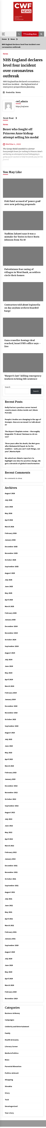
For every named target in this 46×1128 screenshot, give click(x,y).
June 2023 (9, 746)
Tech (7, 1099)
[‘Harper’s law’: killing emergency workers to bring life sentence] (23, 362)
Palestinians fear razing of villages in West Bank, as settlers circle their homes (22, 272)
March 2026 (9, 526)
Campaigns (9, 1020)
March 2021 (9, 925)
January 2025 (10, 620)
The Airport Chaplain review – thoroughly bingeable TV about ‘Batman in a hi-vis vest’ (22, 434)
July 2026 (8, 500)
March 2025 (9, 606)
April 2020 (9, 978)
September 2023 (11, 726)
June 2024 (9, 666)
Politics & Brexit (12, 1073)
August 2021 (10, 892)
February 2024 (10, 693)
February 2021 (10, 932)
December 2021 (11, 865)
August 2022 (10, 812)
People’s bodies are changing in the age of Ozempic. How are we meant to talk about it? (23, 422)
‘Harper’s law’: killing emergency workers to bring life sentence (22, 377)
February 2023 (10, 772)
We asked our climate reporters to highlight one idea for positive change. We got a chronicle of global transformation (23, 461)
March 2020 (9, 985)
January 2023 (10, 779)
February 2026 (10, 533)
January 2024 (10, 699)
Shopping (9, 1080)
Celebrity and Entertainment (17, 1026)
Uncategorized (11, 1106)
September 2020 (11, 945)
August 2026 (10, 493)
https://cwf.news (22, 106)
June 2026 (9, 507)
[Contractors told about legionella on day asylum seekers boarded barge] (23, 291)
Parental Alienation (13, 1066)
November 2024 (11, 633)
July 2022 (8, 819)
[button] (19, 34)
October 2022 (10, 799)
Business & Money (12, 1013)
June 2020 (9, 965)
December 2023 (11, 706)
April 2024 (9, 679)
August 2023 (10, 733)
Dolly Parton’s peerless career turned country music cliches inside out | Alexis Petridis (21, 410)
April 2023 (9, 759)
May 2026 (8, 513)
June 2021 (9, 905)
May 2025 (8, 593)
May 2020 (8, 972)
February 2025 (10, 613)
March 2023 (9, 766)
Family (7, 1033)
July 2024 (8, 659)
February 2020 (10, 992)
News (5, 54)
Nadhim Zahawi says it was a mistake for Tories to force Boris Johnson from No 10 (21, 236)
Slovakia (8, 1086)
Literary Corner (11, 1046)
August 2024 (10, 653)
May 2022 (8, 832)
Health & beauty (12, 1040)
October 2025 (10, 560)
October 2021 (10, 879)
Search (7, 387)
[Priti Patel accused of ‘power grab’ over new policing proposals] (23, 188)
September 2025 (11, 566)
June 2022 (9, 826)
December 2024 (11, 626)
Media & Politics (12, 1053)
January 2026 (10, 540)
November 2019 (11, 998)
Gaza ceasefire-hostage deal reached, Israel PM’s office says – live (22, 343)
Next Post (8, 118)
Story (7, 1093)
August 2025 (10, 573)
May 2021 (8, 912)
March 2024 (9, 686)
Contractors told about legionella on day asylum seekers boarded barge (22, 307)
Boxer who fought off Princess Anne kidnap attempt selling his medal (21, 133)
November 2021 (11, 872)
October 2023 (10, 719)
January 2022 (10, 859)
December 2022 (11, 786)
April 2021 (9, 919)
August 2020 (10, 952)
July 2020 (8, 958)
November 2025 (11, 553)
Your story (9, 1113)
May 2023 (8, 752)
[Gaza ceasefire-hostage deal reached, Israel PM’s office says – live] (23, 327)
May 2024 (8, 673)
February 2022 (10, 852)
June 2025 (9, 586)
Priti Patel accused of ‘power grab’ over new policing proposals (22, 203)
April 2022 (9, 839)
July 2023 (8, 739)
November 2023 (11, 713)
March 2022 (9, 845)
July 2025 (8, 580)
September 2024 (11, 646)
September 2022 (11, 806)
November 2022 (11, 792)
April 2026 (9, 520)
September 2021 (11, 885)
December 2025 (11, 546)
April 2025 (9, 600)
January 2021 (10, 939)
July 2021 (8, 899)
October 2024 (10, 639)
